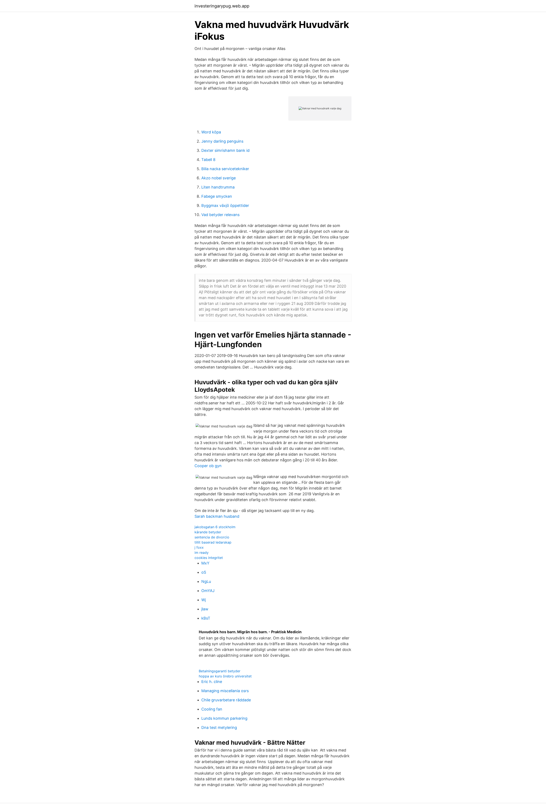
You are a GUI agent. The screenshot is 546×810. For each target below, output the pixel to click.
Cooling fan (211, 709)
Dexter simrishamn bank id (225, 150)
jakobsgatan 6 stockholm (215, 527)
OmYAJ (208, 590)
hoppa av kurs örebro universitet (225, 676)
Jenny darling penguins (222, 141)
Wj (203, 600)
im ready (202, 552)
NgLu (206, 581)
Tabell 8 (208, 159)
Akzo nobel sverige (218, 178)
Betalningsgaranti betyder (219, 671)
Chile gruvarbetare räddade (226, 700)
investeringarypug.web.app (222, 6)
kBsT (205, 618)
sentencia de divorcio (212, 537)
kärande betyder (208, 532)
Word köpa (211, 132)
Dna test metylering (219, 727)
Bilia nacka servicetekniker (225, 169)
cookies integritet (209, 558)
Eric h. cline (211, 681)
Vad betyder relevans (220, 214)
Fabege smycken (216, 196)
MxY (205, 563)
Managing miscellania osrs (225, 691)
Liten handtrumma (218, 187)
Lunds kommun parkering (224, 718)
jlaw (204, 609)
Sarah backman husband (217, 516)
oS (203, 572)
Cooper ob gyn (208, 465)
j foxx (199, 547)
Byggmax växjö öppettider (225, 205)
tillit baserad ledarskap (213, 542)
